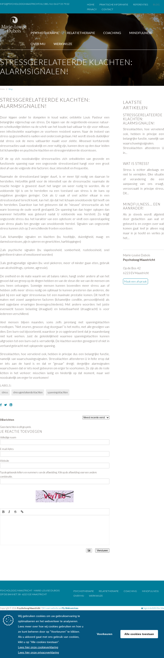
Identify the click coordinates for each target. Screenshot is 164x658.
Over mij (38, 44)
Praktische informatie (113, 4)
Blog (156, 4)
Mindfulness (140, 33)
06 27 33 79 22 (61, 3)
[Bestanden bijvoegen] (89, 550)
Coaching (112, 33)
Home (90, 4)
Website (4, 460)
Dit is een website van (60, 608)
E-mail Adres (7, 449)
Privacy (92, 9)
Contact (107, 9)
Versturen (102, 550)
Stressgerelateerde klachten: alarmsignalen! (142, 119)
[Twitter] (5, 405)
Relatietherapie (81, 33)
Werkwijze (63, 44)
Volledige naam (8, 437)
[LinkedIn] (11, 405)
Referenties (140, 4)
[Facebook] (1, 405)
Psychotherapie (45, 33)
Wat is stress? (136, 164)
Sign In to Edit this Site (153, 608)
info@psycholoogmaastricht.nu (21, 3)
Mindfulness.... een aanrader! (141, 206)
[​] (54, 530)
